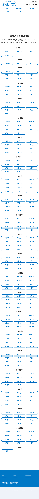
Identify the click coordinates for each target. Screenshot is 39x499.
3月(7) (7, 385)
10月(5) (31, 160)
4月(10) (31, 265)
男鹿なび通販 (5, 483)
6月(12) (7, 207)
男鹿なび (3, 15)
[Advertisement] (19, 26)
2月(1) (19, 94)
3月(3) (32, 129)
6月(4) (32, 75)
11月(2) (19, 141)
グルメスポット (19, 8)
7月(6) (32, 261)
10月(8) (31, 238)
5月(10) (19, 187)
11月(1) (7, 87)
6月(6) (32, 125)
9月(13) (7, 203)
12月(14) (7, 199)
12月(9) (7, 296)
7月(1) (19, 75)
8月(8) (19, 416)
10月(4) (31, 102)
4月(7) (32, 149)
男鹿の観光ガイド (28, 476)
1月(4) (32, 172)
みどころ (7, 8)
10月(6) (31, 277)
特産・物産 (19, 11)
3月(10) (7, 327)
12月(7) (7, 238)
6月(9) (7, 187)
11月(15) (19, 315)
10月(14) (32, 315)
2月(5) (19, 230)
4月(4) (32, 362)
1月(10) (31, 307)
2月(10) (19, 191)
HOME (3, 471)
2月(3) (19, 346)
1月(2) (32, 94)
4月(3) (19, 110)
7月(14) (31, 280)
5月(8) (19, 207)
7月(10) (31, 338)
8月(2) (7, 75)
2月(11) (19, 172)
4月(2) (32, 439)
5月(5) (19, 245)
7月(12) (31, 222)
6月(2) (32, 63)
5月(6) (19, 265)
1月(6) (32, 269)
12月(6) (7, 160)
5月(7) (19, 168)
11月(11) (19, 199)
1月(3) (32, 152)
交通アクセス (28, 4)
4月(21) (31, 323)
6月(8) (7, 168)
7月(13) (31, 242)
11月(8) (19, 218)
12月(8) (7, 257)
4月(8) (19, 129)
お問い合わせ (34, 4)
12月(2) (7, 63)
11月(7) (19, 160)
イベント (7, 11)
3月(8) (7, 230)
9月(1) (32, 71)
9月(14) (7, 319)
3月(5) (7, 172)
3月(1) (32, 79)
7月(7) (32, 416)
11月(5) (19, 373)
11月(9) (19, 180)
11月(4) (19, 122)
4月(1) (19, 79)
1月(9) (32, 191)
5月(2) (7, 110)
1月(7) (32, 210)
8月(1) (7, 51)
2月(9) (19, 327)
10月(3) (31, 122)
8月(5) (19, 242)
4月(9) (19, 400)
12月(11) (7, 277)
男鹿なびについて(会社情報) (19, 491)
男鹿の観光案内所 (28, 474)
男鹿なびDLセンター (15, 483)
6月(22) (7, 323)
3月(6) (7, 191)
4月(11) (31, 207)
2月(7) (7, 404)
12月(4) (7, 71)
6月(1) (19, 51)
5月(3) (19, 90)
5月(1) (32, 51)
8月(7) (19, 338)
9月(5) (7, 145)
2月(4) (19, 269)
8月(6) (19, 377)
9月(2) (7, 397)
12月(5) (7, 335)
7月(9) (32, 300)
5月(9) (19, 284)
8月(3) (19, 145)
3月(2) (7, 94)
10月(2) (19, 63)
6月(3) (7, 90)
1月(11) (31, 327)
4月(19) (31, 304)
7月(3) (19, 125)
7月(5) (32, 164)
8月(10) (19, 222)
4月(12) (31, 226)
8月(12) (19, 319)
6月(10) (7, 245)
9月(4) (7, 377)
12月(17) (7, 218)
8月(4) (19, 106)
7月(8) (32, 184)
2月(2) (7, 55)
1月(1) (7, 114)
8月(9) (19, 184)
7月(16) (31, 203)
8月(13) (19, 203)
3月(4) (7, 152)
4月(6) (32, 168)
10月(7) (31, 141)
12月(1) (7, 102)
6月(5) (7, 439)
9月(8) (7, 164)
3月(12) (7, 307)
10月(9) (31, 180)
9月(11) (7, 300)
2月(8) (19, 210)
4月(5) (32, 90)
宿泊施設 (32, 8)
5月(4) (19, 362)
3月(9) (7, 210)
